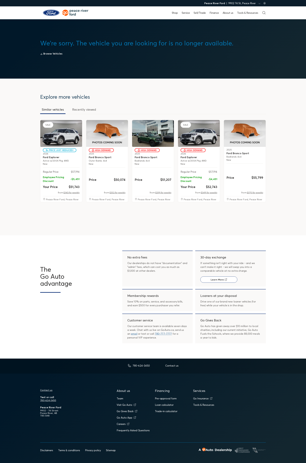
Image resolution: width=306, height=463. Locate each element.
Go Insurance (201, 398)
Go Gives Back (125, 411)
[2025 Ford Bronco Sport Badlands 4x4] (153, 133)
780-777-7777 (163, 333)
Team (120, 398)
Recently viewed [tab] (84, 109)
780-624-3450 (48, 400)
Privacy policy (93, 450)
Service (186, 12)
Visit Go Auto (124, 404)
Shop (175, 12)
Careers (121, 424)
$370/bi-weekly (255, 192)
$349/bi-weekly (209, 192)
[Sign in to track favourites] (78, 124)
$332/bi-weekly (117, 192)
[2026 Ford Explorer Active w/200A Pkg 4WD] (61, 133)
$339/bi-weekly (163, 192)
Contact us (46, 390)
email (134, 333)
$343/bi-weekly (71, 192)
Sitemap (111, 450)
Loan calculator (164, 404)
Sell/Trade (200, 12)
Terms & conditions (69, 450)
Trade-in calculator (166, 411)
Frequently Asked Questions (133, 430)
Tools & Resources (247, 12)
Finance (214, 12)
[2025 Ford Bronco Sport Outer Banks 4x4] (107, 133)
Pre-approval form (166, 398)
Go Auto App (124, 417)
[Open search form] (264, 13)
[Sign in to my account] (264, 3)
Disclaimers (46, 450)
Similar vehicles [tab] (53, 109)
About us (228, 12)
